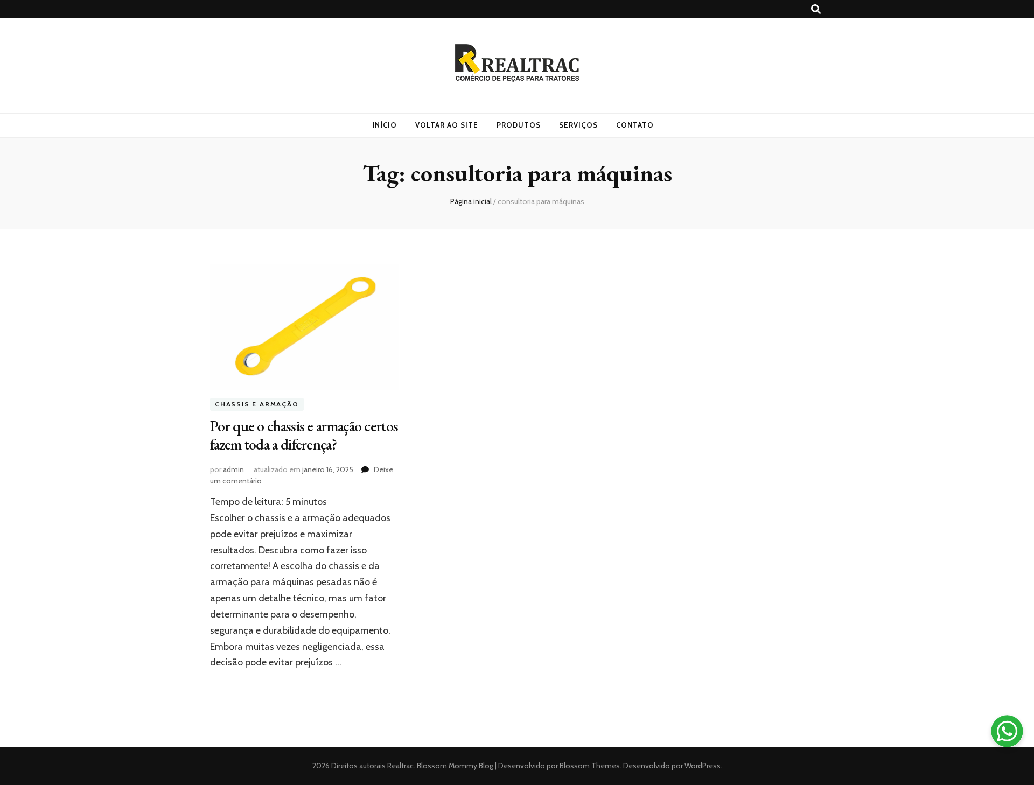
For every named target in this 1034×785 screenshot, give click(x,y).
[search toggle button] (816, 9)
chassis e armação (257, 405)
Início (385, 125)
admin (233, 469)
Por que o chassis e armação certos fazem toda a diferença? (304, 435)
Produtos (519, 125)
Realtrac (400, 765)
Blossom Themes (589, 765)
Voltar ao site (446, 125)
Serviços (578, 125)
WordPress (702, 765)
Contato (635, 125)
